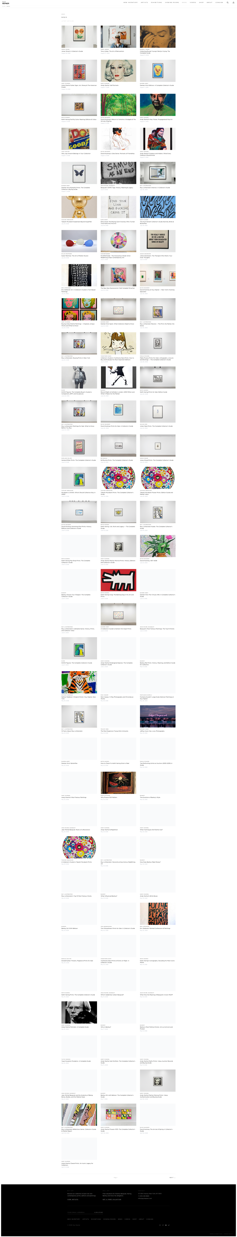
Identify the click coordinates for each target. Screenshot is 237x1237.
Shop (201, 2)
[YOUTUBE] (166, 1225)
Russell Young (145, 49)
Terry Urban (105, 49)
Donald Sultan (66, 958)
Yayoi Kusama (65, 1059)
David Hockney (105, 117)
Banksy (103, 894)
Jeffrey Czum (144, 729)
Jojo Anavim (65, 151)
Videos (193, 2)
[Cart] (233, 2)
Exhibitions (156, 2)
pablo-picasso (144, 356)
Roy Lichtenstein (145, 185)
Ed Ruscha (104, 458)
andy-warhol (105, 661)
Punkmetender (105, 253)
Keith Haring (65, 117)
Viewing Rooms (172, 2)
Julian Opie (143, 424)
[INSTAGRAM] (160, 1225)
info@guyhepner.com (145, 1198)
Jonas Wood (65, 49)
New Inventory (131, 2)
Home (3, 6)
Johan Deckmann (145, 253)
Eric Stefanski (144, 926)
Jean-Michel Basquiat (108, 185)
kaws (63, 390)
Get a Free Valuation (112, 1199)
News (184, 2)
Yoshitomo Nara (106, 356)
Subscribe (98, 1212)
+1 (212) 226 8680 (143, 1196)
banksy (103, 390)
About (210, 2)
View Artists (72, 1199)
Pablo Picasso (144, 761)
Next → (173, 1177)
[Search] (227, 2)
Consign (219, 2)
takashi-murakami (67, 860)
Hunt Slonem (144, 219)
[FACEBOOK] (163, 1225)
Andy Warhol (65, 83)
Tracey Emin (105, 729)
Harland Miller (66, 458)
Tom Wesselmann (106, 926)
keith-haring (105, 524)
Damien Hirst (144, 83)
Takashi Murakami (67, 219)
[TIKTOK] (169, 1225)
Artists (144, 2)
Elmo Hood (104, 219)
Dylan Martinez (66, 253)
